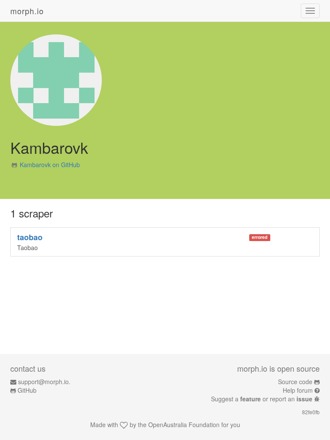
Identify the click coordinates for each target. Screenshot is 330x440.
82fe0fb (311, 412)
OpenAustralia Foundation (184, 424)
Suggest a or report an (261, 398)
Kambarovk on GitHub (50, 164)
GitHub (27, 390)
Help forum (298, 390)
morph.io (27, 10)
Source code (295, 381)
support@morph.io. (44, 381)
